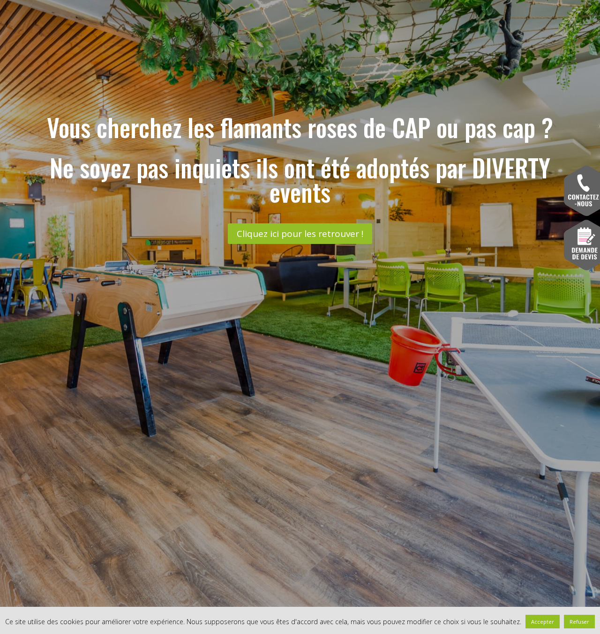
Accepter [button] (542, 621)
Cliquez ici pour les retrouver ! (300, 234)
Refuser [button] (579, 621)
